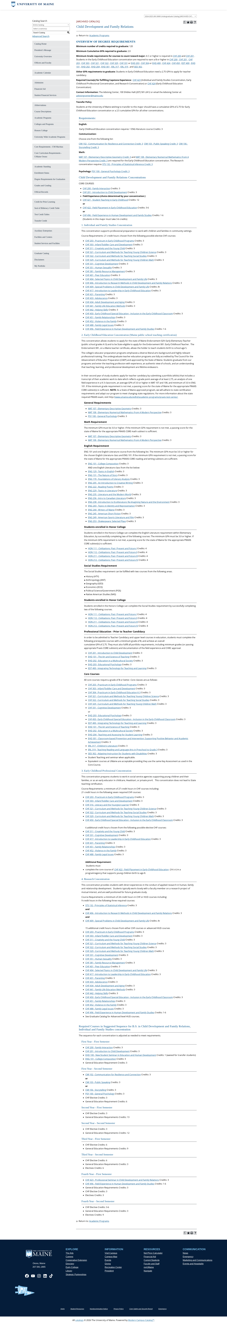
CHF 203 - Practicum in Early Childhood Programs (109, 240)
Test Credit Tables (41, 214)
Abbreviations (40, 105)
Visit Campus (111, 1253)
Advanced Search (40, 36)
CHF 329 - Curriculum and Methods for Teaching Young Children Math (119, 260)
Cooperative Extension (76, 1260)
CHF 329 (114, 63)
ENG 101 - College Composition (103, 463)
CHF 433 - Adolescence (96, 298)
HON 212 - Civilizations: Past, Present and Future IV (113, 560)
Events (108, 1260)
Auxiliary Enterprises (43, 231)
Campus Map (111, 1257)
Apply (63, 1309)
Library (69, 1271)
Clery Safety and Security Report (141, 1309)
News (185, 1253)
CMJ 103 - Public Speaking (97, 1082)
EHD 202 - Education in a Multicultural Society (110, 660)
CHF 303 (85, 63)
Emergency (188, 1257)
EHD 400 (156, 63)
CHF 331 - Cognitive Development (101, 263)
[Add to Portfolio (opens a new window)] (188, 22)
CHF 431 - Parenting (95, 294)
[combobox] (170, 16)
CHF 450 (176, 63)
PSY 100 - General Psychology (102, 416)
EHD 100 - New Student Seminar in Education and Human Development (120, 1055)
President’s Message (42, 50)
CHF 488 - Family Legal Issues (99, 325)
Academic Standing (42, 166)
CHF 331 (124, 63)
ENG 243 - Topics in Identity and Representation (111, 505)
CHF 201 (190, 56)
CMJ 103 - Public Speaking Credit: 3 (161, 143)
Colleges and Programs (44, 124)
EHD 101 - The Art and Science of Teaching (108, 656)
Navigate (148, 1271)
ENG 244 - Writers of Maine (101, 509)
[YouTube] (33, 1276)
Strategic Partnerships (76, 1274)
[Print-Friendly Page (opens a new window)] (191, 22)
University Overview (43, 56)
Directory (70, 1264)
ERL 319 (124, 66)
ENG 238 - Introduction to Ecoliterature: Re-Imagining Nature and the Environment (129, 502)
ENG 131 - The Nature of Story (103, 475)
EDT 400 (185, 63)
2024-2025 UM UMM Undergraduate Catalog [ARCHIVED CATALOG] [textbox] (171, 16)
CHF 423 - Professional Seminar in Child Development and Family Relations (122, 1180)
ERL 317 (115, 66)
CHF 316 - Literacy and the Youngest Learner (107, 804)
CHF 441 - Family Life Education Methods (105, 306)
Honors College (41, 130)
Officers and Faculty (42, 63)
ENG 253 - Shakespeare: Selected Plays (107, 521)
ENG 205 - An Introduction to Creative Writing (110, 482)
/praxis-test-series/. (168, 397)
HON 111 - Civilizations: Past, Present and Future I (112, 548)
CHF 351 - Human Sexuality (98, 267)
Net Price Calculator (153, 1253)
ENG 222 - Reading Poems (100, 486)
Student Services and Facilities (47, 243)
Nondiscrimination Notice (99, 1309)
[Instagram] (39, 1276)
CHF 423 (137, 80)
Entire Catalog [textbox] (38, 25)
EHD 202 (85, 66)
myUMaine (149, 1267)
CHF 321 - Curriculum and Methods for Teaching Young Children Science (120, 252)
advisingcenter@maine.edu (89, 95)
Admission (38, 82)
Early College (72, 1267)
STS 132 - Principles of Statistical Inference (106, 905)
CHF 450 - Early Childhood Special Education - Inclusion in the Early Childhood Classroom (129, 313)
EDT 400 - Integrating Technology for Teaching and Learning (117, 668)
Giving (108, 1264)
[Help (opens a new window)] (195, 22)
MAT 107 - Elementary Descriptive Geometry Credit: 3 (105, 157)
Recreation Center (113, 1267)
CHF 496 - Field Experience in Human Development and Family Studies (117, 215)
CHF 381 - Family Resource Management (105, 271)
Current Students (151, 1260)
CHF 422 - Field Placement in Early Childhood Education (110, 207)
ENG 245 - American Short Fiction (104, 513)
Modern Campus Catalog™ (141, 1320)
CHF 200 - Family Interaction (96, 188)
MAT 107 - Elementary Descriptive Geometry (109, 408)
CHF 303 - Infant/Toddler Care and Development (109, 244)
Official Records (41, 192)
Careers (69, 1257)
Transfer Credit (40, 221)
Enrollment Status (41, 173)
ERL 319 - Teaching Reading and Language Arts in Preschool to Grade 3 (123, 749)
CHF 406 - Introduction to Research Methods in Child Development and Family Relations (128, 283)
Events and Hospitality (193, 1264)
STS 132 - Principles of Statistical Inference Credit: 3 (127, 164)
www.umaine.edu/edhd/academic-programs (137, 397)
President (109, 1271)
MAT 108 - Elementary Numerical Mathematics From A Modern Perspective (124, 412)
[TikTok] (51, 1276)
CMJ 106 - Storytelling (95, 1089)
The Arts (69, 1253)
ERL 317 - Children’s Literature (103, 745)
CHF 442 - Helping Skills (96, 309)
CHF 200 (177, 56)
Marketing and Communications (197, 1260)
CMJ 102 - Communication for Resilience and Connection (113, 1074)
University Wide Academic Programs (49, 137)
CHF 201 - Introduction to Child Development (105, 192)
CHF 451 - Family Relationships (100, 317)
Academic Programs (42, 118)
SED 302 (138, 66)
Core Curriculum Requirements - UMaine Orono (48, 155)
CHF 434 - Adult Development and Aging (105, 302)
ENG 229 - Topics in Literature (102, 490)
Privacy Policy (119, 1309)
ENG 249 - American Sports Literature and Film (111, 517)
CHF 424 (166, 63)
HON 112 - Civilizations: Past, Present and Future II (112, 552)
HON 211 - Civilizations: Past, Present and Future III (113, 556)
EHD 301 (105, 66)
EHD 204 (95, 66)
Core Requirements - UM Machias (48, 147)
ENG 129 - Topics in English (101, 471)
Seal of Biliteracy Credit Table (47, 208)
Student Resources (77, 1309)
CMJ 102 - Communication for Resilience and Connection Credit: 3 (111, 143)
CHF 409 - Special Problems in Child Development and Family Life (117, 286)
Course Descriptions (42, 111)
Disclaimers (39, 260)
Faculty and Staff (151, 1264)
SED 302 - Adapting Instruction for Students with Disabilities (117, 753)
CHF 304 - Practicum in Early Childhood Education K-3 (114, 692)
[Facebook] (27, 1276)
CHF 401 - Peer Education (97, 275)
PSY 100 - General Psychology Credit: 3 (111, 171)
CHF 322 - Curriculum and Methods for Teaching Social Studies (116, 256)
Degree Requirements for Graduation (49, 179)
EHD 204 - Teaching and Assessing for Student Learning (115, 734)
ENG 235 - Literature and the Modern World (109, 494)
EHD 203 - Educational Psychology (105, 664)
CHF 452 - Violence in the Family (101, 321)
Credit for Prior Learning (44, 202)
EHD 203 (135, 63)
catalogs (79, 1320)
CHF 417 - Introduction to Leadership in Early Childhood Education (118, 290)
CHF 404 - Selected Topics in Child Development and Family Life (116, 279)
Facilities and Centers (43, 237)
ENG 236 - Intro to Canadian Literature (107, 498)
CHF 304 (145, 63)
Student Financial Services (45, 95)
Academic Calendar (42, 73)
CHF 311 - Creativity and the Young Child (105, 248)
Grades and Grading (42, 185)
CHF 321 (95, 63)
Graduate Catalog (41, 253)
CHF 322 (104, 63)
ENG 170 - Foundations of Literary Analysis (109, 479)
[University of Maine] (32, 6)
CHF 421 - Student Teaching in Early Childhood (105, 199)
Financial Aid (40, 89)
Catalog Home (40, 44)
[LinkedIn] (45, 1276)
